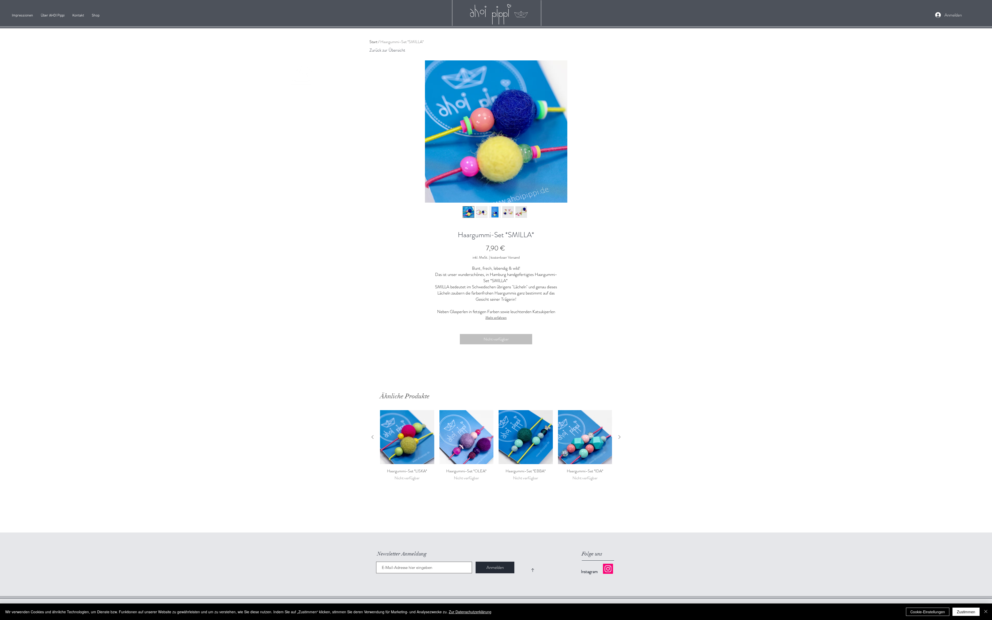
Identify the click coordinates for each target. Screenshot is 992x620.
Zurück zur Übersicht (387, 50)
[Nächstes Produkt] (619, 437)
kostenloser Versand (505, 257)
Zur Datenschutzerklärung (470, 611)
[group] (496, 446)
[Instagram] (608, 569)
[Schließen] (986, 612)
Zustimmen (966, 611)
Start (373, 42)
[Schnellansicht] (407, 437)
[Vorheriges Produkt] (372, 437)
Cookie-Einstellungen (927, 611)
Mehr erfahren (496, 317)
